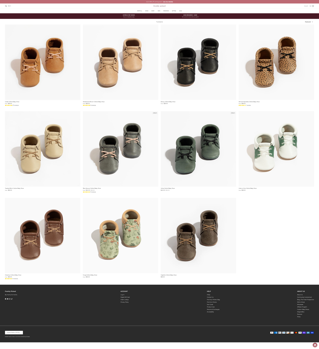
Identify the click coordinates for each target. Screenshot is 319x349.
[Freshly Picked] (159, 6)
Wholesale (300, 304)
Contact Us (210, 297)
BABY (153, 10)
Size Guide (210, 304)
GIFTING (174, 10)
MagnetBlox (300, 312)
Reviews (299, 314)
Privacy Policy (125, 302)
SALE (180, 10)
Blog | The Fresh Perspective (305, 299)
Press (298, 316)
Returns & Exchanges (213, 309)
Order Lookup (125, 299)
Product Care (211, 307)
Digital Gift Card (125, 297)
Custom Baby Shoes (303, 309)
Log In (122, 294)
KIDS (159, 10)
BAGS (146, 10)
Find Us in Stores (212, 302)
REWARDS (166, 10)
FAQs (208, 294)
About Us (300, 294)
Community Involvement (304, 297)
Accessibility (210, 312)
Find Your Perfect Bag (213, 299)
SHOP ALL (139, 10)
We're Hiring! (301, 302)
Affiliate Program (302, 307)
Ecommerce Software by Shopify (22, 336)
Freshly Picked (11, 336)
